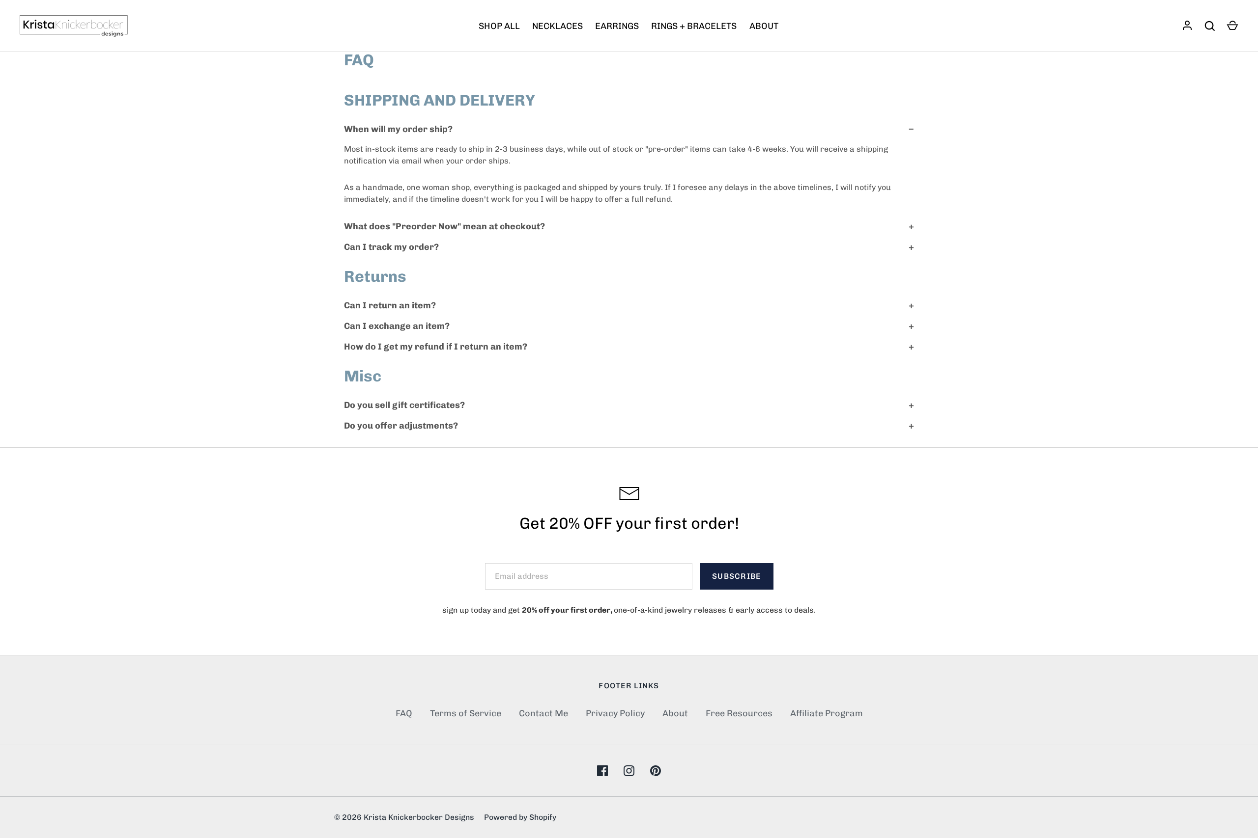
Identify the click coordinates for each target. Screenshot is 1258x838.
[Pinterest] (655, 771)
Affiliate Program (826, 713)
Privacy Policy (615, 713)
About (675, 713)
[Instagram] (629, 771)
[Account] (1187, 26)
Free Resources (739, 713)
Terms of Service (465, 713)
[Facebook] (602, 771)
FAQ (404, 713)
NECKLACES (557, 26)
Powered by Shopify (520, 817)
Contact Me (543, 713)
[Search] (1210, 26)
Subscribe (736, 576)
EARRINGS (617, 26)
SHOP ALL (499, 26)
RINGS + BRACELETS (694, 26)
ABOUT (763, 26)
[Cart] (1232, 26)
